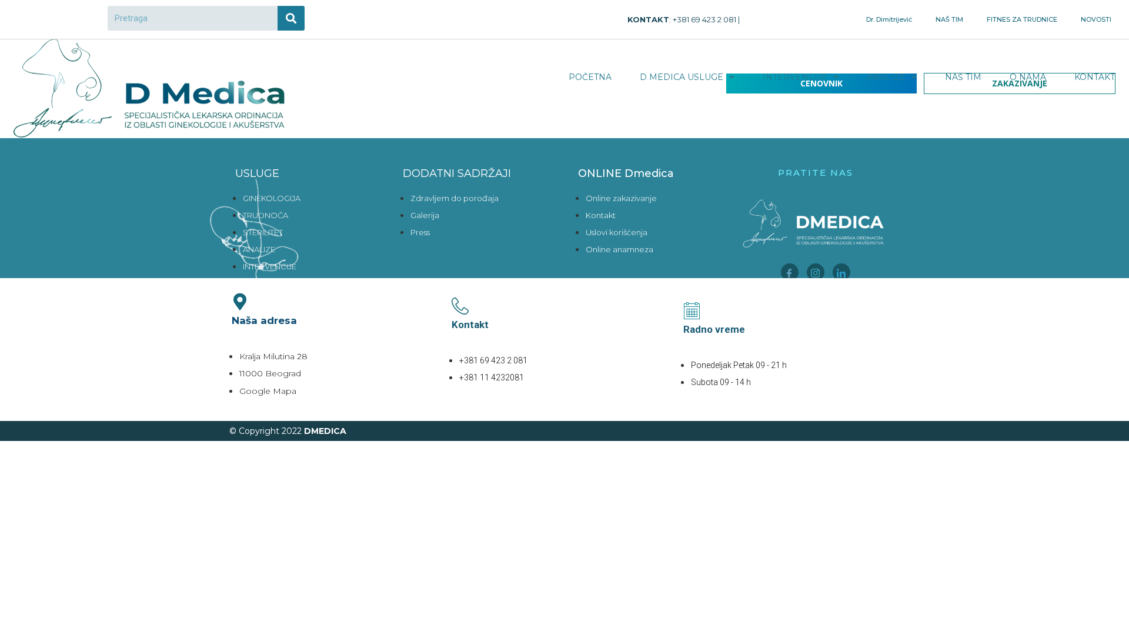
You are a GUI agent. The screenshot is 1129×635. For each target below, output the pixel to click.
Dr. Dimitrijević (889, 19)
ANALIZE (886, 77)
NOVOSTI (1096, 19)
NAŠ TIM (949, 19)
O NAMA (1028, 77)
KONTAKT (1094, 77)
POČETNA (590, 77)
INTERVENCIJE (795, 77)
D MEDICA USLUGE (681, 77)
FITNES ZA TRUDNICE (1022, 19)
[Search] (291, 18)
